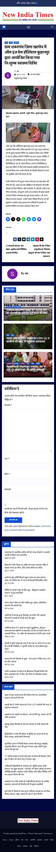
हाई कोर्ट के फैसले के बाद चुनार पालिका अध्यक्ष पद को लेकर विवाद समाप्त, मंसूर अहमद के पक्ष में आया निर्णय (27, 793)
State (23, 364)
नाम (7, 459)
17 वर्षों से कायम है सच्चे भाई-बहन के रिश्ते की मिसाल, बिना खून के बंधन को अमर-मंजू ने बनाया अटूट (28, 758)
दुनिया (17, 840)
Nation (9, 364)
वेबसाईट (8, 489)
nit (18, 71)
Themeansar (47, 834)
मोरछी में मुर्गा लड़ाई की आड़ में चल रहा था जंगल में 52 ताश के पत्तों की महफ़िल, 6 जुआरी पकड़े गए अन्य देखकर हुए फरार (27, 646)
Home (5, 840)
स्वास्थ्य (16, 42)
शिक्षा (52, 840)
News (16, 364)
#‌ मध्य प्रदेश (35, 74)
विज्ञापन (36, 846)
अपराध (46, 840)
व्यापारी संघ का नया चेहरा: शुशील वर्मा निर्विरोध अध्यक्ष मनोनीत (16, 249)
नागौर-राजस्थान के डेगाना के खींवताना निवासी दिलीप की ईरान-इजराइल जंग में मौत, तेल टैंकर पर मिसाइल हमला (26, 673)
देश (6, 42)
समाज (37, 364)
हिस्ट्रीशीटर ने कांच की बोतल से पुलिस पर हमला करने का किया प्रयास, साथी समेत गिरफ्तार (26, 735)
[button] (52, 27)
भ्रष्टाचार (39, 840)
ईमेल (7, 474)
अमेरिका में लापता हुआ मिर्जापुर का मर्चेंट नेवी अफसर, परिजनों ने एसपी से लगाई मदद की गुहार (25, 617)
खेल (31, 846)
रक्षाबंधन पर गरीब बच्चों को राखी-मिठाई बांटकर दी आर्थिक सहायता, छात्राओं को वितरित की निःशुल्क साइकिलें (27, 783)
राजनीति (32, 840)
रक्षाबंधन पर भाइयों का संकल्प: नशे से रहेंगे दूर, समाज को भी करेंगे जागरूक (26, 369)
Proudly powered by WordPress (15, 834)
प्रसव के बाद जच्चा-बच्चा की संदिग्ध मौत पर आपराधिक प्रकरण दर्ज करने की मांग (26, 312)
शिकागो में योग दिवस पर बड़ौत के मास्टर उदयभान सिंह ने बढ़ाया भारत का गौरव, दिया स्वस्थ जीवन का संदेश (26, 566)
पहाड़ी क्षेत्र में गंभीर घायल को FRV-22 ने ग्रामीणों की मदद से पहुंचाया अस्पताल (27, 340)
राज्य (11, 42)
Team (11, 840)
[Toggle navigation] (28, 27)
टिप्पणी (8, 405)
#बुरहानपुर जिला (20, 78)
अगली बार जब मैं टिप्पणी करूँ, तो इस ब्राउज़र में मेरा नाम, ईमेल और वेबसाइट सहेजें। (26, 511)
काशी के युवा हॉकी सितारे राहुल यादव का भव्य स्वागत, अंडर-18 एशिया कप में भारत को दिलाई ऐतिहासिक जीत (26, 579)
